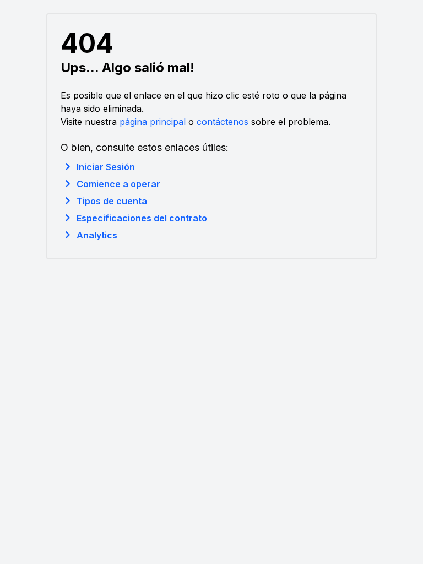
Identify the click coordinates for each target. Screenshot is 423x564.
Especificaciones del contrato (142, 218)
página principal (153, 121)
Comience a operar (118, 183)
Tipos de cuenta (112, 201)
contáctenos (222, 121)
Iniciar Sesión (106, 166)
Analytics (97, 235)
